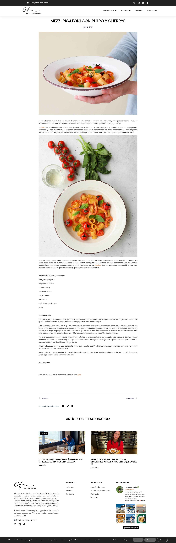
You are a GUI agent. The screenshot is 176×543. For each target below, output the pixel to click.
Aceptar (138, 540)
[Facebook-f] (24, 524)
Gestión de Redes (98, 487)
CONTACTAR (152, 10)
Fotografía (95, 494)
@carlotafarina (129, 489)
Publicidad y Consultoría (100, 490)
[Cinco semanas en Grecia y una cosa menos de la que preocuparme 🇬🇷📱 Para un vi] (130, 508)
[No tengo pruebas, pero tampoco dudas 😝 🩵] (141, 508)
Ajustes (162, 540)
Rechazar (150, 540)
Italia (43, 127)
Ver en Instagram (132, 528)
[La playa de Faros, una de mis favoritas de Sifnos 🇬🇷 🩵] (120, 508)
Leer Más (42, 465)
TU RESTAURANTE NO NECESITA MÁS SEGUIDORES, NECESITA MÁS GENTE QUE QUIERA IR (114, 462)
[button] (134, 2)
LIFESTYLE (139, 10)
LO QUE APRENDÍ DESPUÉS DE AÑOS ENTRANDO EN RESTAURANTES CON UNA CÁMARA (61, 460)
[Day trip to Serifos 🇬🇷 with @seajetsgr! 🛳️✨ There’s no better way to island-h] (130, 518)
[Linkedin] (19, 524)
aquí (79, 375)
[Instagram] (15, 524)
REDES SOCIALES (108, 10)
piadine (98, 265)
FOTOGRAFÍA (126, 10)
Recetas (94, 497)
